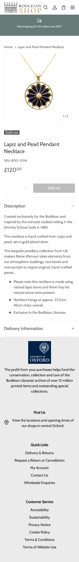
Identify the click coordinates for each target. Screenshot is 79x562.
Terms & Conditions (39, 539)
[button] (63, 7)
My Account (39, 468)
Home (8, 47)
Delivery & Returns (39, 453)
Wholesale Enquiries (39, 483)
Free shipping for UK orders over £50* (39, 26)
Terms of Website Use (39, 547)
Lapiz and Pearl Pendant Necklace (41, 47)
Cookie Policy (39, 532)
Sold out (54, 188)
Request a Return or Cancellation (40, 460)
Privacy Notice (40, 525)
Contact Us (39, 475)
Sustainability (39, 517)
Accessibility (39, 510)
